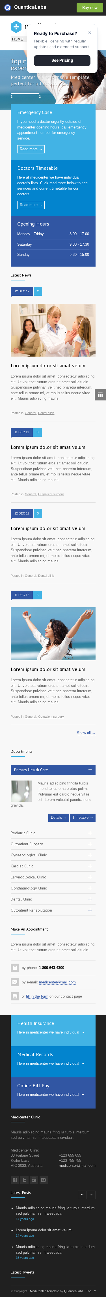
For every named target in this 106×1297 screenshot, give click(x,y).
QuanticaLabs (17, 7)
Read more (29, 149)
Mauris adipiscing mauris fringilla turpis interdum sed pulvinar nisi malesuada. (55, 1211)
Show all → (86, 733)
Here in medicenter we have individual (48, 1032)
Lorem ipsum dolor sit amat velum (48, 365)
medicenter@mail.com (57, 982)
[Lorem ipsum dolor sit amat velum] (53, 330)
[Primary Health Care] (21, 791)
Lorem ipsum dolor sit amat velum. (44, 1230)
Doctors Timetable (37, 168)
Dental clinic (46, 413)
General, (31, 413)
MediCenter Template (44, 1291)
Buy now (90, 7)
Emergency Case (34, 112)
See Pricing (62, 60)
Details (56, 817)
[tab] (53, 770)
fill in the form (37, 996)
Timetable (80, 817)
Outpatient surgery (51, 494)
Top (88, 1291)
